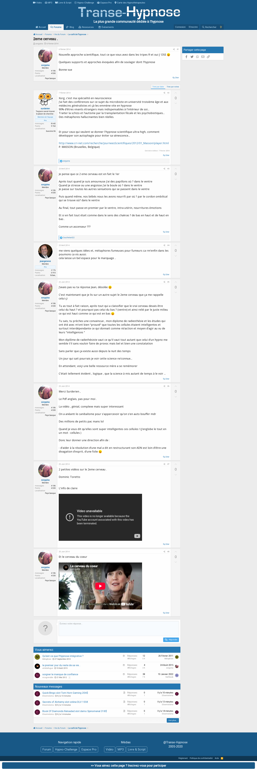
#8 (168, 552)
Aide (217, 758)
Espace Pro (106, 2)
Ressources (88, 27)
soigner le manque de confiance (60, 674)
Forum (46, 749)
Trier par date (158, 87)
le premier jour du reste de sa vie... (61, 665)
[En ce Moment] (221, 27)
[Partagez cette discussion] (174, 49)
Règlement (183, 758)
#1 (178, 49)
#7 (168, 464)
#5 (168, 282)
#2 (168, 93)
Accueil (42, 27)
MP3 (50, 2)
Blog (72, 27)
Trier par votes (173, 87)
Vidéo (39, 2)
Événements (108, 27)
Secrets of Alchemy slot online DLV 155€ (65, 701)
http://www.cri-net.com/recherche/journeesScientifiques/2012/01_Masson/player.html (114, 143)
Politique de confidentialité (201, 758)
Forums (57, 27)
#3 (168, 169)
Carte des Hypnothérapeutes (131, 2)
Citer (177, 77)
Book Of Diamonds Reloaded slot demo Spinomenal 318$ (74, 711)
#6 (168, 386)
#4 (168, 245)
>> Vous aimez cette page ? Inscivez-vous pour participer (128, 765)
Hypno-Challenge (85, 2)
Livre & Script (64, 2)
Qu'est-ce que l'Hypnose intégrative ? (62, 655)
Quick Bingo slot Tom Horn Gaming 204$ (65, 692)
